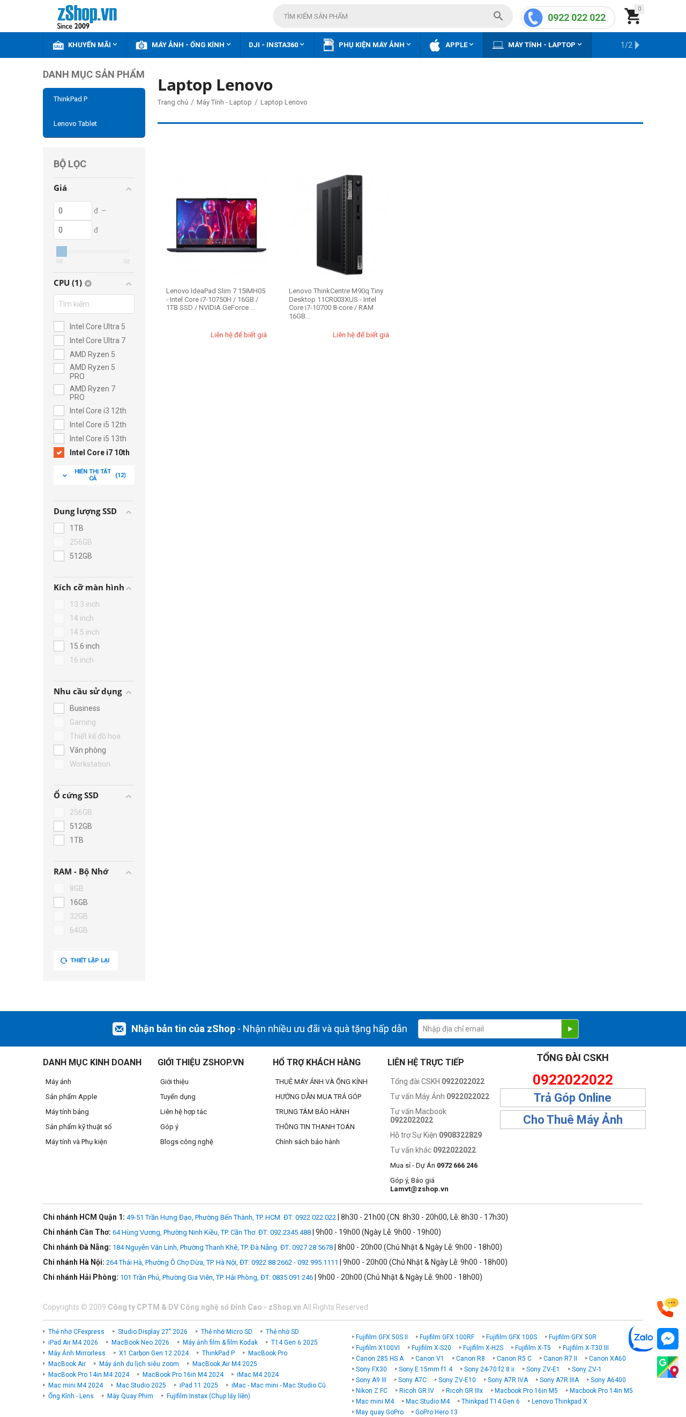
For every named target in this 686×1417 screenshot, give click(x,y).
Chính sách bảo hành (307, 1142)
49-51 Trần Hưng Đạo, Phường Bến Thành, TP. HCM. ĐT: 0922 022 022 (231, 1217)
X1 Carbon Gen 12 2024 (154, 1353)
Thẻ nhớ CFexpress (76, 1332)
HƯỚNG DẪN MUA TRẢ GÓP (318, 1097)
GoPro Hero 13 (436, 1412)
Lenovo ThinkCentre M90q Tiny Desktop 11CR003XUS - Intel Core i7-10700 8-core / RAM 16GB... (336, 303)
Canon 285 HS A (380, 1358)
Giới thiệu (174, 1082)
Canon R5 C (514, 1358)
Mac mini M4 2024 (75, 1385)
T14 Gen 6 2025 (294, 1342)
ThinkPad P (70, 99)
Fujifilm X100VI (378, 1348)
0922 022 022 (577, 17)
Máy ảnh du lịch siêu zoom (139, 1364)
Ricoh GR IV (416, 1390)
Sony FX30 (371, 1369)
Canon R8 (470, 1358)
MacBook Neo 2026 (140, 1342)
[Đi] (569, 1029)
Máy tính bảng (67, 1112)
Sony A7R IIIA (559, 1380)
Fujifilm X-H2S (483, 1348)
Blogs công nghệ (186, 1142)
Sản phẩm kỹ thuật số (78, 1127)
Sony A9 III (371, 1380)
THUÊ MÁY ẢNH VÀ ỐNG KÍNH (321, 1082)
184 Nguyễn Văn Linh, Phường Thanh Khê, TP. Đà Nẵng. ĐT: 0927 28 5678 (223, 1247)
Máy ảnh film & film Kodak (220, 1342)
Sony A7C (412, 1380)
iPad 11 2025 (199, 1385)
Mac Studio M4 (428, 1401)
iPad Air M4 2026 (73, 1342)
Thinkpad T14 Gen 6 (490, 1401)
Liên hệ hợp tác (183, 1112)
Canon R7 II (560, 1358)
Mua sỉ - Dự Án (434, 1165)
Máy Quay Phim (130, 1396)
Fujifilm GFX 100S (511, 1337)
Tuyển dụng (178, 1097)
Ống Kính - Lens (71, 1396)
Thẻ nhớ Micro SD (226, 1332)
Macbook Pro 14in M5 (601, 1390)
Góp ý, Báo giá (419, 1184)
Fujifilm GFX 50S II (382, 1337)
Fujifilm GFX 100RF (447, 1337)
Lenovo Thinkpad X (559, 1401)
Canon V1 (429, 1358)
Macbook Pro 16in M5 (526, 1390)
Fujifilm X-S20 (431, 1348)
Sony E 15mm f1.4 (425, 1369)
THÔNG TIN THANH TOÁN (315, 1127)
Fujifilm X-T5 (533, 1348)
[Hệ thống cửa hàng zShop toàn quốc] (668, 1367)
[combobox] (393, 16)
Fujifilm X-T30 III (586, 1348)
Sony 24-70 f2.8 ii (489, 1369)
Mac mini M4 (375, 1401)
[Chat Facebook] (668, 1339)
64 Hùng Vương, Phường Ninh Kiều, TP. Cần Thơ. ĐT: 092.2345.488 (212, 1232)
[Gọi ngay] (668, 1308)
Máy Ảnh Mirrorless (77, 1353)
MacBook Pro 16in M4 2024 (183, 1374)
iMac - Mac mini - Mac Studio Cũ (279, 1385)
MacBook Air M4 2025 (224, 1364)
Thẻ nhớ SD (282, 1332)
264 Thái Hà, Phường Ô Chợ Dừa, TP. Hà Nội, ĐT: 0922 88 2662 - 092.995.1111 (222, 1262)
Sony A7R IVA (508, 1380)
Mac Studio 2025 (141, 1385)
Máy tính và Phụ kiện (76, 1142)
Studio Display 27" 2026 (153, 1332)
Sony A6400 (608, 1380)
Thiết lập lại (89, 960)
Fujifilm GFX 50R (572, 1337)
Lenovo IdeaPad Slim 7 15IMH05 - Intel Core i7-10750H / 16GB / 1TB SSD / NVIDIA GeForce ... (215, 299)
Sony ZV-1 (587, 1369)
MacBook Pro (267, 1353)
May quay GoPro (380, 1412)
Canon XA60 (607, 1358)
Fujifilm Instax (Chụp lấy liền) (208, 1396)
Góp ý (169, 1127)
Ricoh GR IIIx (464, 1390)
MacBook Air (67, 1364)
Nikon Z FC (371, 1390)
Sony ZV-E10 (457, 1380)
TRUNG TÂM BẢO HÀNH (312, 1112)
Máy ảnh (58, 1082)
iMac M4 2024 (258, 1374)
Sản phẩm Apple (71, 1097)
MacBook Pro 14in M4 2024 (88, 1374)
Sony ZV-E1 (543, 1369)
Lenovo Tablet (75, 124)
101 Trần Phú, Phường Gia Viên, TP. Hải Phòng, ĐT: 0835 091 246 (216, 1277)
